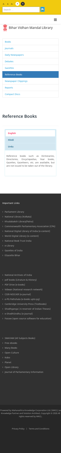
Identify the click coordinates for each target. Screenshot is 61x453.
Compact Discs (12, 94)
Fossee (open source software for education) (28, 318)
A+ (12, 4)
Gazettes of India (14, 250)
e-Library (9, 245)
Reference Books (13, 74)
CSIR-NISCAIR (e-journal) (18, 294)
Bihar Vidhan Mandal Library (30, 27)
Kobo (7, 357)
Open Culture (12, 352)
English (12, 133)
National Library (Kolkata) (18, 216)
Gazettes (9, 67)
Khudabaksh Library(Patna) (19, 221)
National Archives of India (18, 274)
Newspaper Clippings (16, 81)
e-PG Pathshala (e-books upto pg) (22, 299)
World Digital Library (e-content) (22, 235)
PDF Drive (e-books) (15, 284)
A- (4, 4)
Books (8, 41)
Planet (8, 362)
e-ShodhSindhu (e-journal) (19, 313)
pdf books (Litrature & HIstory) (21, 279)
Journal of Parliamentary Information (24, 371)
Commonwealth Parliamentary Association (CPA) (30, 226)
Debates (9, 61)
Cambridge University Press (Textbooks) (25, 303)
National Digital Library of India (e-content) (27, 231)
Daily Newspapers (14, 54)
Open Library (11, 367)
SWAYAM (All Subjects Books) (20, 338)
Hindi (11, 139)
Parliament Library (14, 211)
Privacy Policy (18, 428)
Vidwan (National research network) (23, 289)
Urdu (10, 146)
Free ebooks (11, 342)
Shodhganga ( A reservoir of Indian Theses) (28, 308)
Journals (9, 48)
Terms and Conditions (39, 428)
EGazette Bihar (12, 255)
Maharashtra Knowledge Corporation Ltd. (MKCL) (35, 410)
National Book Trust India (18, 240)
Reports (9, 87)
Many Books (11, 347)
